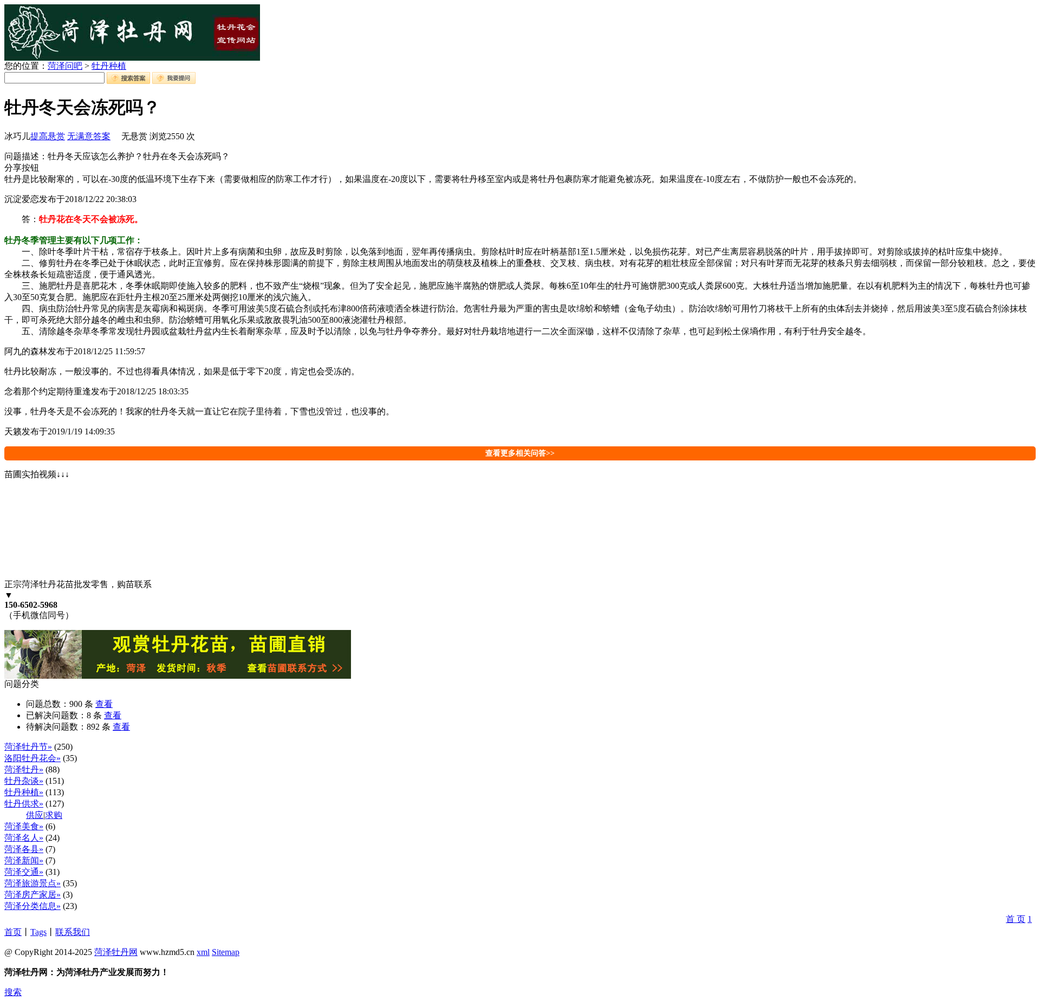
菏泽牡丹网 (116, 952)
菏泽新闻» (23, 860)
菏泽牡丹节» (28, 746)
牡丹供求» (23, 803)
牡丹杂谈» (23, 780)
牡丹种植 (109, 65)
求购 (53, 815)
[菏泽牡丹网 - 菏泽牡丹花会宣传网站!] (132, 57)
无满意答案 (88, 136)
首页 (13, 932)
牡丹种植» (23, 792)
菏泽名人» (23, 837)
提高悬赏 (47, 136)
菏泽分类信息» (32, 906)
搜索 (13, 992)
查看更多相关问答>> (520, 453)
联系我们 (72, 932)
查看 (104, 704)
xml (203, 952)
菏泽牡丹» (23, 769)
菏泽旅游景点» (32, 883)
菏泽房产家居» (32, 894)
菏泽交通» (23, 871)
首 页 (1015, 919)
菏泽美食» (23, 826)
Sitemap (225, 952)
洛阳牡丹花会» (32, 758)
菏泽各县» (23, 849)
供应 (34, 815)
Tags (38, 932)
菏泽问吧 (65, 65)
